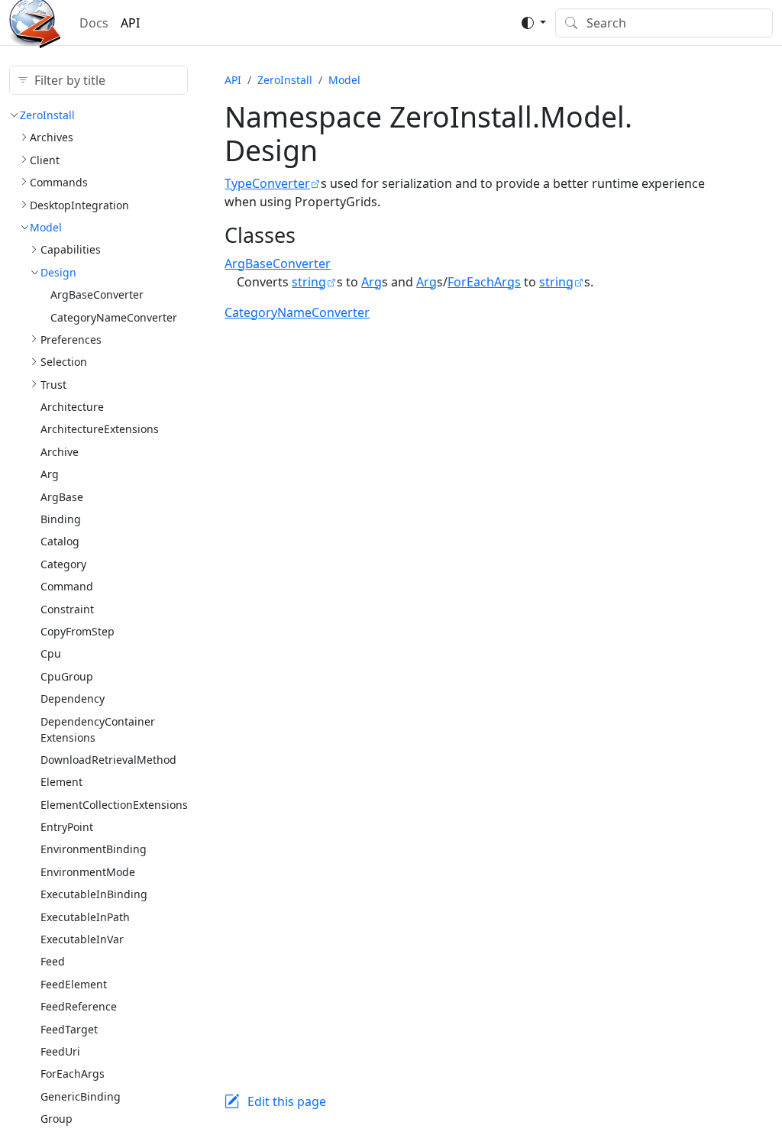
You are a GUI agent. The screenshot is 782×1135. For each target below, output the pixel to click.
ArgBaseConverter (97, 294)
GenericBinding (80, 1096)
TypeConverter (267, 183)
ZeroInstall (47, 115)
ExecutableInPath (85, 917)
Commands (59, 182)
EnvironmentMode (87, 872)
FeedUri (60, 1051)
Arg (49, 474)
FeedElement (73, 984)
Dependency (72, 698)
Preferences (71, 339)
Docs (93, 23)
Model (46, 227)
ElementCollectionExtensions (114, 804)
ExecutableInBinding (93, 894)
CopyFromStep (77, 631)
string (309, 281)
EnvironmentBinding (93, 849)
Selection (63, 361)
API (130, 23)
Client (45, 160)
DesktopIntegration (79, 205)
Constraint (67, 609)
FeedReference (78, 1006)
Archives (51, 137)
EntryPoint (66, 827)
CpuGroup (66, 676)
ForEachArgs (72, 1073)
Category (63, 564)
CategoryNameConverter (113, 317)
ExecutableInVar (82, 939)
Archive (59, 452)
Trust (53, 384)
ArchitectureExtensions (99, 429)
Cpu (50, 653)
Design (58, 272)
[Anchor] (309, 235)
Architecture (72, 406)
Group (56, 1118)
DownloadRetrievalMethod (108, 759)
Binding (60, 519)
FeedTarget (69, 1029)
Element (61, 781)
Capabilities (70, 249)
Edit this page (286, 1101)
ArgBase (61, 497)
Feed (52, 961)
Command (66, 586)
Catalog (59, 541)
